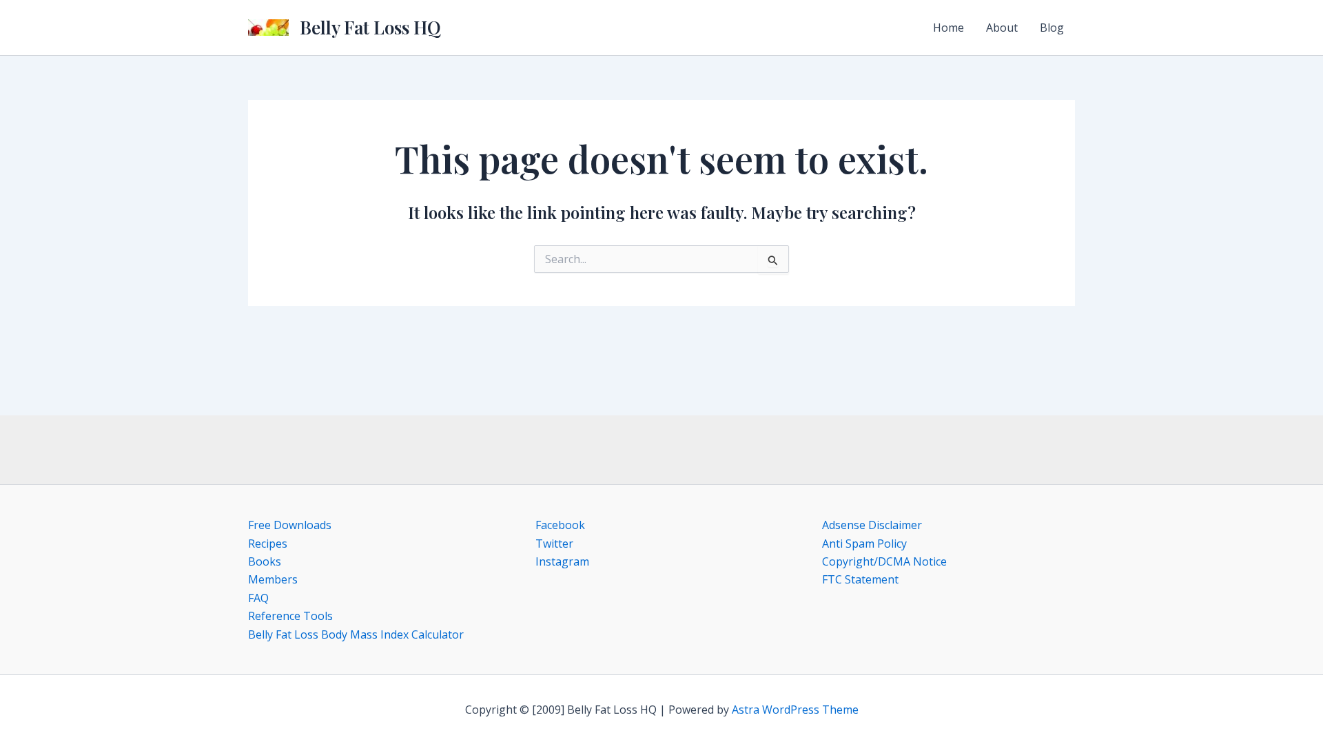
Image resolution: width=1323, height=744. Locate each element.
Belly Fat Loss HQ (370, 27)
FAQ (258, 598)
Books (264, 561)
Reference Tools (290, 615)
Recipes (267, 543)
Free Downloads (289, 525)
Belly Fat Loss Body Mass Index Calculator (356, 634)
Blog (1052, 27)
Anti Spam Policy (864, 543)
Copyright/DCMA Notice (884, 561)
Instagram (562, 561)
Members (273, 579)
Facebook (560, 525)
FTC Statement (860, 579)
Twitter (554, 543)
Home (948, 27)
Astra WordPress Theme (795, 709)
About (1002, 27)
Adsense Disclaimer (872, 525)
